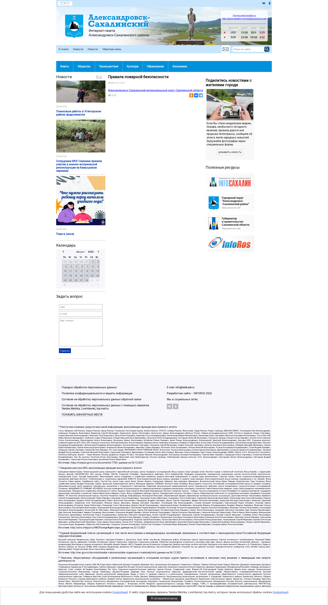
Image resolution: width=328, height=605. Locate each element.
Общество (84, 66)
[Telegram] (201, 95)
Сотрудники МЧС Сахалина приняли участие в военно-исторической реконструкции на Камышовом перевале (79, 165)
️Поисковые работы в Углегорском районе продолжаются (78, 113)
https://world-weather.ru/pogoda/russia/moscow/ (244, 18)
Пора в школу (65, 234)
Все (99, 77)
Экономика (179, 66)
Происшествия (108, 66)
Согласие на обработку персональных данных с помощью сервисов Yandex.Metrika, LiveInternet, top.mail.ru (105, 407)
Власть (64, 66)
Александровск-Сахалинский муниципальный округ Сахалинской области (155, 90)
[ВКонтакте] (196, 95)
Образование (155, 66)
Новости (78, 49)
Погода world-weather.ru (244, 15)
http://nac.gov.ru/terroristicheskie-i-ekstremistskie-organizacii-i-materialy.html (113, 552)
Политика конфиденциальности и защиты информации (97, 393)
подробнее (120, 592)
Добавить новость (230, 152)
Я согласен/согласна (164, 598)
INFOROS (199, 393)
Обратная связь (111, 49)
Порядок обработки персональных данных (89, 387)
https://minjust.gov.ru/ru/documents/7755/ (94, 462)
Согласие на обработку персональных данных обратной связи (101, 399)
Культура (132, 66)
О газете (64, 49)
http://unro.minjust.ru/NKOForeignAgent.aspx (95, 527)
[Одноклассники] (191, 95)
